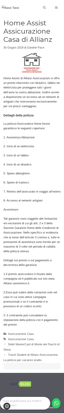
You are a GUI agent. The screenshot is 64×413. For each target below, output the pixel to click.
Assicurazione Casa (21, 334)
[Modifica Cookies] (6, 406)
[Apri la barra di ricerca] (44, 7)
